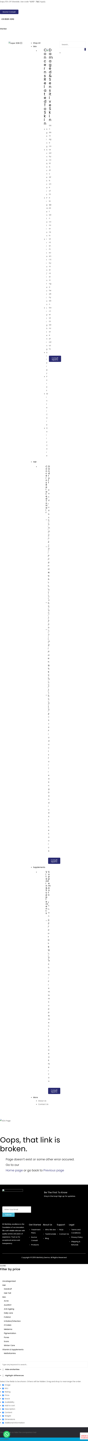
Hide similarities (12, 1369)
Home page (14, 1170)
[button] (55, 359)
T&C (38, 1)
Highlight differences (14, 1375)
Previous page (53, 1170)
